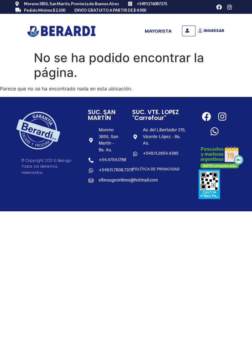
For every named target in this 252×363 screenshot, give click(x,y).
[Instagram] (230, 7)
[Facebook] (219, 7)
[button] (188, 31)
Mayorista (158, 31)
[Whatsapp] (214, 131)
